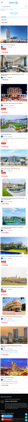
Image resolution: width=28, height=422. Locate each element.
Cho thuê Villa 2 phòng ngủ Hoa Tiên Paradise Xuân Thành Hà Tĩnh (12, 228)
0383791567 (13, 401)
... (15, 391)
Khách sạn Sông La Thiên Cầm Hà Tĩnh (10, 168)
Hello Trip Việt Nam (17, 420)
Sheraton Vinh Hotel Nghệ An (8, 44)
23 (17, 391)
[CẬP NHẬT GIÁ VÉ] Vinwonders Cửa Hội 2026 (12, 287)
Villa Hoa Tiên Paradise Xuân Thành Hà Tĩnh (11, 256)
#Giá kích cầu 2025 (11, 107)
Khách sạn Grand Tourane (7, 377)
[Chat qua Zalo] (26, 414)
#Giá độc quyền (4, 141)
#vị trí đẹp (3, 107)
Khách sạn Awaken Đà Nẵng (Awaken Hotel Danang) (11, 346)
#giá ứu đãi (3, 260)
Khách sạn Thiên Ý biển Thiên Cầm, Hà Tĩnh (11, 316)
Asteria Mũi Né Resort (6, 134)
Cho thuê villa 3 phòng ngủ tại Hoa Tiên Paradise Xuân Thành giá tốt (13, 199)
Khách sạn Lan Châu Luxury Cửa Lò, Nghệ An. (12, 103)
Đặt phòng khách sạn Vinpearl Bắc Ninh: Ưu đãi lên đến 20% (12, 75)
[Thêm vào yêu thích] (26, 45)
